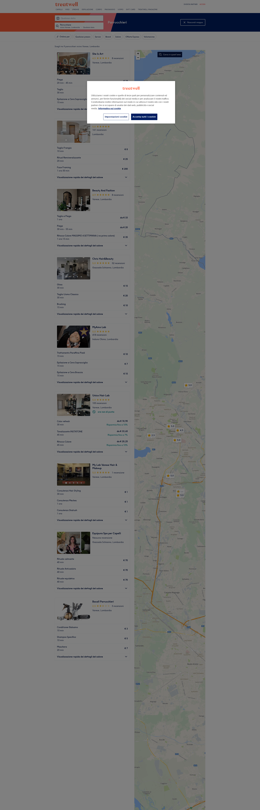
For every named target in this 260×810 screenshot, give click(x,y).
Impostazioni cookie (116, 117)
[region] (131, 102)
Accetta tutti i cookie (144, 117)
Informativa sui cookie (109, 108)
